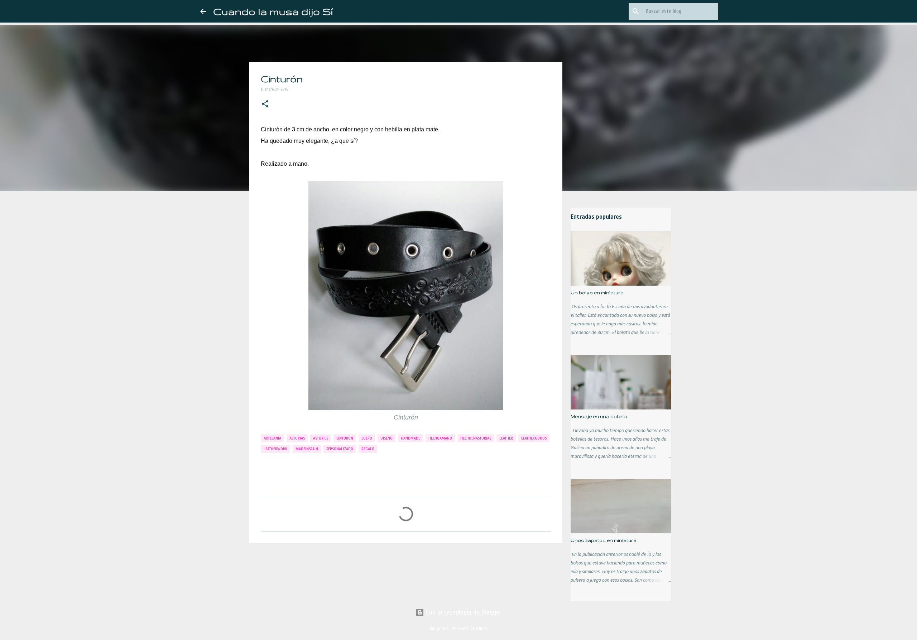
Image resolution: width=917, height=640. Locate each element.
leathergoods (534, 438)
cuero (366, 438)
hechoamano (440, 438)
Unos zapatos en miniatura (604, 540)
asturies (320, 438)
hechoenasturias (475, 438)
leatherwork (275, 448)
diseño (386, 438)
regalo (367, 448)
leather (506, 438)
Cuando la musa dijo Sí (273, 11)
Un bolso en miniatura (597, 292)
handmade (410, 438)
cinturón (344, 438)
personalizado (339, 448)
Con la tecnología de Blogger (462, 612)
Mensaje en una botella (599, 416)
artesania (272, 438)
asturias (297, 438)
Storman (478, 628)
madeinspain (307, 448)
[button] (265, 105)
